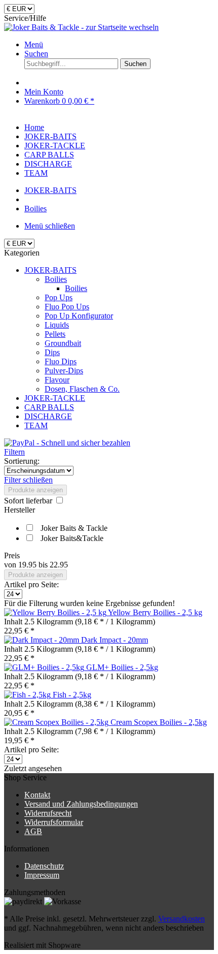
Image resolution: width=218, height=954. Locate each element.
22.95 (59, 564)
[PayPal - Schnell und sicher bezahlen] (67, 442)
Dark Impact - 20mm (114, 639)
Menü (33, 44)
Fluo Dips (61, 361)
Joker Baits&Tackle (72, 538)
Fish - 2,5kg (72, 694)
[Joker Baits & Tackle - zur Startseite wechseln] (81, 27)
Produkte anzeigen (35, 490)
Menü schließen (49, 225)
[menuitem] (119, 44)
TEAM (36, 425)
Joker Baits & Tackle (74, 528)
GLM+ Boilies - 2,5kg (122, 667)
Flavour (57, 379)
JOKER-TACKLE (54, 398)
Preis (12, 555)
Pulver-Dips (64, 370)
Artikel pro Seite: (31, 584)
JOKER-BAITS (50, 270)
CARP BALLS (49, 407)
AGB (33, 831)
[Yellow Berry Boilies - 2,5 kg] (56, 612)
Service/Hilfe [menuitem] (25, 18)
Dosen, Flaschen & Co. (82, 389)
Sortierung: (22, 461)
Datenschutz (44, 866)
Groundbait (63, 343)
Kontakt (37, 794)
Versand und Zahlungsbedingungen (81, 804)
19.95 (28, 564)
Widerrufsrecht (47, 813)
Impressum (41, 875)
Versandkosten (181, 918)
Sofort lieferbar (29, 500)
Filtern (14, 452)
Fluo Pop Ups (67, 306)
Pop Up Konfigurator (79, 315)
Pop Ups (58, 297)
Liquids (57, 325)
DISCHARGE (48, 416)
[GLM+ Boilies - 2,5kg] (45, 667)
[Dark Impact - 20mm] (42, 639)
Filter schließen (28, 479)
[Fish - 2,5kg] (28, 694)
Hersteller (19, 509)
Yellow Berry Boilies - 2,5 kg (155, 612)
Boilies (56, 279)
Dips (52, 352)
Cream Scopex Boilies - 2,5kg (159, 722)
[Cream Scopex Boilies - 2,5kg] (57, 722)
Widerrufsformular (53, 822)
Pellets (55, 334)
